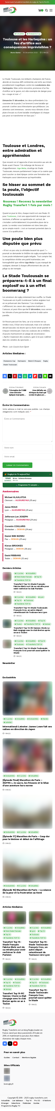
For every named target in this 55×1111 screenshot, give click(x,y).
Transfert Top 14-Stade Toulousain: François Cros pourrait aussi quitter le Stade (32, 650)
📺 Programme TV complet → (27, 485)
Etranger (5, 1103)
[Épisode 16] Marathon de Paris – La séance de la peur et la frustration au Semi (27, 891)
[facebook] (5, 1043)
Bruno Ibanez (15, 53)
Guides (7, 1057)
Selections (15, 1103)
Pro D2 (37, 1100)
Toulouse (11, 216)
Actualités (5, 1100)
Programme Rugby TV (10, 1106)
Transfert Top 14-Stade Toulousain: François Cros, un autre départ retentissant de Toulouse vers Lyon (31, 610)
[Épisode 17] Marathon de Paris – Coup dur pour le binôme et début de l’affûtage (26, 837)
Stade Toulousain (10, 365)
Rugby (45, 361)
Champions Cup (9, 361)
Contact (15, 1057)
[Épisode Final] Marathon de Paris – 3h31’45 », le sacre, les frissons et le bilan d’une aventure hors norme (26, 783)
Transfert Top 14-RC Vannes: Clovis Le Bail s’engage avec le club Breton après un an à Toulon (32, 630)
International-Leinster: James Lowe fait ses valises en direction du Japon (27, 728)
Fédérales (27, 1103)
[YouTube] (15, 1043)
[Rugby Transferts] (10, 10)
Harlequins (22, 361)
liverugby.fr (8, 1084)
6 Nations (47, 1100)
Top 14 (28, 1100)
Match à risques (34, 361)
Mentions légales (29, 1057)
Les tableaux (17, 1100)
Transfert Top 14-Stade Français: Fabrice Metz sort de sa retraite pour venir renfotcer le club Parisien (31, 586)
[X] (10, 1043)
